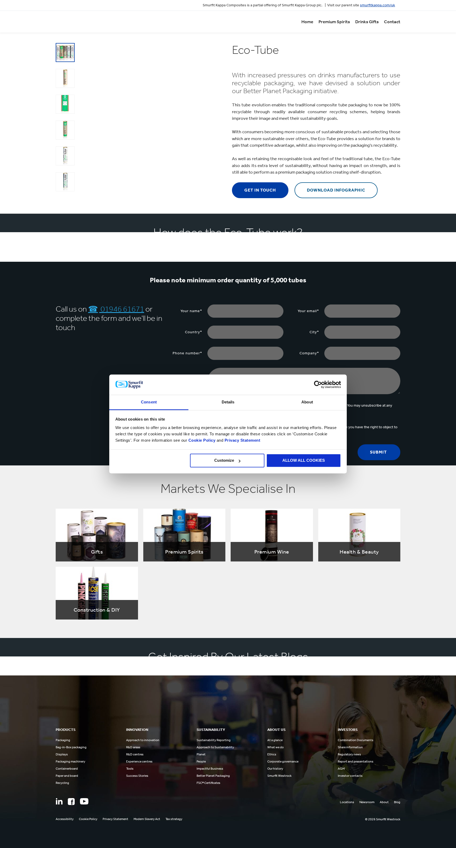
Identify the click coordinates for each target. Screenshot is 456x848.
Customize (224, 460)
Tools (130, 768)
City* (314, 332)
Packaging (63, 740)
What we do (275, 747)
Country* (193, 332)
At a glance (275, 740)
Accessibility (65, 819)
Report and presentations (355, 761)
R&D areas (133, 747)
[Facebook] (71, 801)
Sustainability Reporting (214, 740)
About (384, 802)
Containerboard (67, 768)
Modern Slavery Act (147, 819)
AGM (341, 768)
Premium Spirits (334, 21)
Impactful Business (210, 768)
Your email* (308, 311)
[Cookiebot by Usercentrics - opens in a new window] (318, 385)
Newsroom (366, 802)
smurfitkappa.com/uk (377, 5)
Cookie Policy (202, 440)
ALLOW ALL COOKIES (303, 460)
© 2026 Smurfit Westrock (382, 819)
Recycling (62, 783)
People (201, 761)
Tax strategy (173, 819)
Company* (309, 353)
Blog (397, 802)
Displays (62, 754)
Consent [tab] (149, 402)
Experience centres (139, 761)
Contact (392, 21)
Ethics (271, 754)
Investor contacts (350, 776)
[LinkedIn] (59, 801)
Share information (350, 747)
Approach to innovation (142, 740)
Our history (275, 768)
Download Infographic (336, 190)
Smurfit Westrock (279, 776)
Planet (201, 754)
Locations (347, 802)
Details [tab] (228, 402)
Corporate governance (282, 761)
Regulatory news (349, 754)
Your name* (191, 311)
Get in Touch (260, 190)
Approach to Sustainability (215, 747)
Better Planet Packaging (213, 776)
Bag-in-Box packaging (71, 747)
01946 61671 (121, 309)
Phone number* (187, 353)
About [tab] (307, 402)
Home (307, 21)
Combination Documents (355, 740)
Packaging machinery (70, 761)
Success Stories (137, 776)
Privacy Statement (241, 440)
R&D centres (135, 754)
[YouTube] (84, 801)
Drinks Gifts (367, 21)
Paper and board (67, 776)
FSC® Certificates (208, 783)
